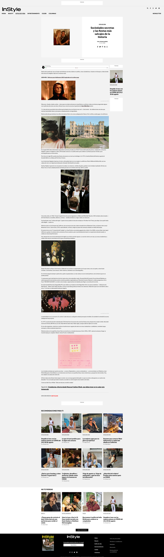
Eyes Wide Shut (85, 95)
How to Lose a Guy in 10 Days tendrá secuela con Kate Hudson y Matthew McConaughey (70, 501)
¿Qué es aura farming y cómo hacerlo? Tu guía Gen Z (51, 455)
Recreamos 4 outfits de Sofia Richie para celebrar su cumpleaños (92, 500)
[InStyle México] (11, 3)
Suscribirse (73, 526)
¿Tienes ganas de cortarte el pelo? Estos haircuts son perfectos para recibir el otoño (50, 501)
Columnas (52, 7)
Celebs (44, 7)
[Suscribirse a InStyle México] (48, 524)
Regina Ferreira (87, 423)
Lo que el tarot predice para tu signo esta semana (71, 420)
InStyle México (107, 425)
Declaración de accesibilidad (114, 532)
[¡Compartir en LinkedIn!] (104, 40)
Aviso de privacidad (115, 519)
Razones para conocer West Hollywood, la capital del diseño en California (112, 421)
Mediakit (112, 525)
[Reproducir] (43, 56)
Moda (4, 7)
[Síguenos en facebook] (150, 2)
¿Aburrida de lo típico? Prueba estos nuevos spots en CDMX (112, 456)
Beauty (10, 7)
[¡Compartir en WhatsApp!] (107, 40)
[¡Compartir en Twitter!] (100, 40)
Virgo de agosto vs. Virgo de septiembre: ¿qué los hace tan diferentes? (92, 456)
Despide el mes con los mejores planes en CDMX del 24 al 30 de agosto (116, 76)
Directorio (112, 528)
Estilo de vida (20, 7)
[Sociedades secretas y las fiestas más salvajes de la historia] (61, 31)
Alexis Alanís (45, 505)
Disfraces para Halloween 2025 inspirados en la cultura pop (63, 66)
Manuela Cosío (45, 425)
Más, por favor (82, 511)
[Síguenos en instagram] (153, 2)
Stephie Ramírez (104, 35)
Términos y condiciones (116, 522)
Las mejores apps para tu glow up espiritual (91, 420)
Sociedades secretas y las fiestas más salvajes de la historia (102, 26)
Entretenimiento (34, 7)
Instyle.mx (54, 384)
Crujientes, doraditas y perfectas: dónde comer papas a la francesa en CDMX (70, 457)
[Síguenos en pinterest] (159, 2)
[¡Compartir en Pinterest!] (102, 40)
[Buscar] (147, 2)
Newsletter (157, 7)
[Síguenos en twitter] (156, 2)
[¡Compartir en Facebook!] (97, 40)
